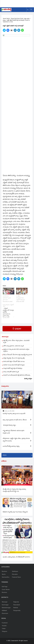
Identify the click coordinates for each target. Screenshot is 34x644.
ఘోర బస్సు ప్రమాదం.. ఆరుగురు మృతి (13, 346)
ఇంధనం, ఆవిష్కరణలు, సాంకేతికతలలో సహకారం (16, 557)
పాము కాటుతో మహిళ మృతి (11, 372)
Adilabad (4, 610)
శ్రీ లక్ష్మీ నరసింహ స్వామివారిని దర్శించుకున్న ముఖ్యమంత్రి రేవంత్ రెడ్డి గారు (14, 490)
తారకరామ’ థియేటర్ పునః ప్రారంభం (7, 298)
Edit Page (4, 586)
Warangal (4, 602)
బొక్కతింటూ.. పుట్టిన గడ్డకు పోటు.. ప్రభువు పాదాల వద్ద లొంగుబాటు (16, 439)
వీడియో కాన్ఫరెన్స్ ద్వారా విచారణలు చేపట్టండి (15, 512)
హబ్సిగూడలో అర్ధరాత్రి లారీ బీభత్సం (12, 368)
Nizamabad (16, 604)
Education (15, 574)
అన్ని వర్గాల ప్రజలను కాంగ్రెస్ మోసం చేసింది (15, 420)
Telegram (4, 631)
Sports (4, 574)
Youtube (4, 625)
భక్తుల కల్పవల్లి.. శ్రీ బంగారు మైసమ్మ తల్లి (14, 358)
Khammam (5, 613)
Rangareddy (16, 610)
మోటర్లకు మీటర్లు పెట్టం (9, 425)
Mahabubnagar (6, 607)
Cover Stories (6, 589)
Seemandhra (5, 577)
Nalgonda (16, 602)
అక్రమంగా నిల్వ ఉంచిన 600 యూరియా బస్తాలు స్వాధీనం (16, 350)
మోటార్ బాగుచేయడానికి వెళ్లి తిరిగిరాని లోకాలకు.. (17, 375)
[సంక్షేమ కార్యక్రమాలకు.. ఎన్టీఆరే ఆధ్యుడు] (22, 291)
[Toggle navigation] (31, 9)
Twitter (4, 628)
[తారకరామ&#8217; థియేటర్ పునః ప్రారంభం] (8, 291)
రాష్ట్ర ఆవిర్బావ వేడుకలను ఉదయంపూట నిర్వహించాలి (13, 431)
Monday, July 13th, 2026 (9, 411)
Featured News (16, 577)
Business (4, 571)
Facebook (5, 622)
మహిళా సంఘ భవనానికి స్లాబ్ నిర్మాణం (14, 365)
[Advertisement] (17, 3)
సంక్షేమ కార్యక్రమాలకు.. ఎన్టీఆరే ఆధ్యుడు (20, 298)
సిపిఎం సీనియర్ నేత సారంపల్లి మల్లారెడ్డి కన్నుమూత (17, 355)
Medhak (15, 607)
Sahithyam (15, 571)
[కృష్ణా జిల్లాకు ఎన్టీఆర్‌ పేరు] (9, 311)
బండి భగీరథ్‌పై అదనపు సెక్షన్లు (11, 446)
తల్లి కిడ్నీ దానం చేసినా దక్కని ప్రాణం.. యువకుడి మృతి (16, 341)
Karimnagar (5, 604)
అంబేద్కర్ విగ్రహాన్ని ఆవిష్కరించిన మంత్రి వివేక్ (14, 414)
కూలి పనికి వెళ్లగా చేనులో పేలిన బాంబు (14, 361)
